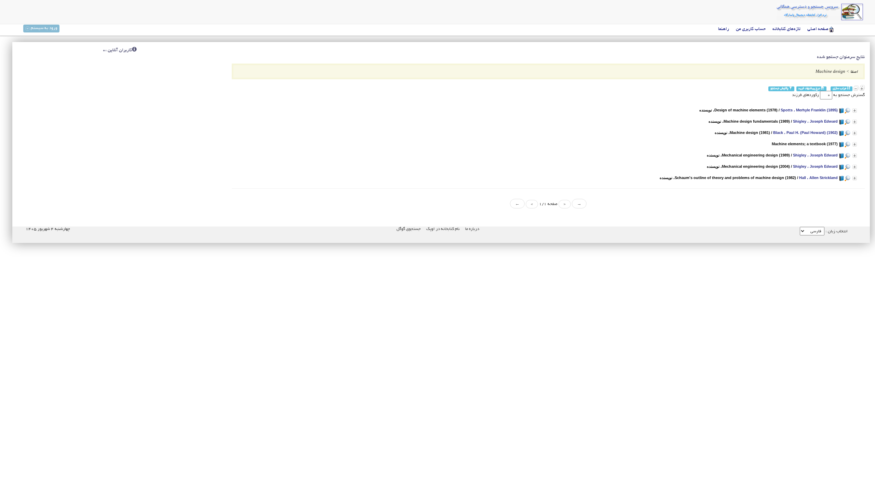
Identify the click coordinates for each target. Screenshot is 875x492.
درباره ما (472, 229)
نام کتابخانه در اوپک (443, 229)
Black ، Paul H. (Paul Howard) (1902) (805, 133)
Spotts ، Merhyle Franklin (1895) (809, 110)
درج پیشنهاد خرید (809, 88)
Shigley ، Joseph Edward (815, 121)
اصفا (854, 72)
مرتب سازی (840, 88)
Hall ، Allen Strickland (818, 178)
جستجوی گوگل (408, 229)
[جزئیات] (854, 110)
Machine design (830, 72)
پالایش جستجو (779, 88)
